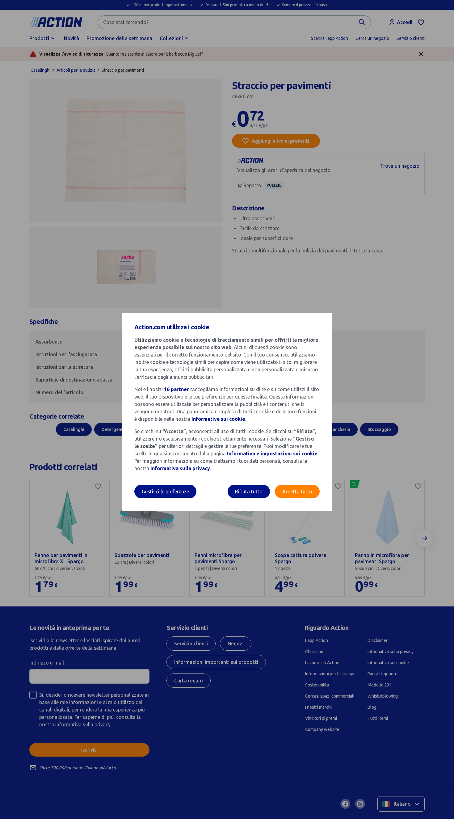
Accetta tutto (297, 491)
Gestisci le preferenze (165, 491)
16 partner (176, 389)
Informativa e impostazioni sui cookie (272, 453)
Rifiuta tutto (249, 491)
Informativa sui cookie (218, 419)
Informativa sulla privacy (180, 468)
